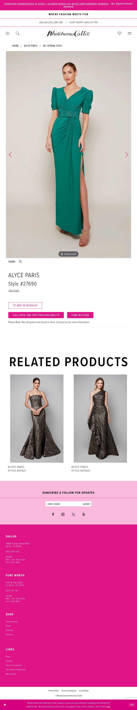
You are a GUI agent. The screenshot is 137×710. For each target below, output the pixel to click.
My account (11, 673)
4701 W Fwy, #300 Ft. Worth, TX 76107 (15, 584)
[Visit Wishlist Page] (119, 33)
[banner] (68, 33)
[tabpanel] (68, 154)
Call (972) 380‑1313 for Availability (36, 315)
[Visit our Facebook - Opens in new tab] (53, 514)
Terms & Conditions (68, 690)
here (108, 706)
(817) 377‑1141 (12, 590)
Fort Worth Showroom (16, 669)
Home (15, 46)
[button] (8, 33)
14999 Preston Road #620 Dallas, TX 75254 (18, 545)
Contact (9, 660)
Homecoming (12, 621)
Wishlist (9, 634)
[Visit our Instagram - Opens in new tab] (62, 514)
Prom (8, 625)
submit (86, 504)
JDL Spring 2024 (52, 46)
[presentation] (37, 418)
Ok (131, 704)
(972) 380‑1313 (12, 551)
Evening (9, 630)
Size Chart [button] (14, 290)
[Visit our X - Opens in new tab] (73, 514)
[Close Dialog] (5, 705)
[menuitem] (8, 33)
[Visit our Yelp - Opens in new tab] (83, 514)
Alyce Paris (30, 46)
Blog (8, 656)
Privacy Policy (53, 690)
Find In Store (80, 315)
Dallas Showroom (14, 665)
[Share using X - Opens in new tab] (20, 261)
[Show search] (18, 33)
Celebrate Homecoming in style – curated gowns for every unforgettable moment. (56, 4)
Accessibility (84, 690)
